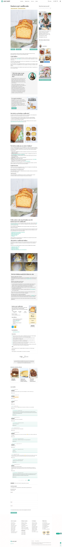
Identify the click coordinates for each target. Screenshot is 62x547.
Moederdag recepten (34, 527)
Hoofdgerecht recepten (24, 525)
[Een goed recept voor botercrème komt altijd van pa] (42, 58)
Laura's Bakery (5, 1)
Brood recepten (23, 524)
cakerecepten (19, 58)
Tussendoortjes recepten (14, 531)
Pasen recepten (34, 525)
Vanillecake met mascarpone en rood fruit (18, 232)
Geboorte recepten (34, 522)
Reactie (12, 492)
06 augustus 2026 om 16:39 (20, 438)
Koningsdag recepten (34, 526)
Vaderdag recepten (34, 528)
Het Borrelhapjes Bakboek (45, 524)
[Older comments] (19, 480)
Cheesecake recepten (14, 525)
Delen (13, 49)
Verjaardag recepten (34, 523)
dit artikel (34, 159)
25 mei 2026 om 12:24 (15, 389)
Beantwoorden (13, 398)
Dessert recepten (13, 527)
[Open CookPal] (61, 533)
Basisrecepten (13, 522)
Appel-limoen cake (14, 235)
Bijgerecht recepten (24, 522)
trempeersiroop (28, 278)
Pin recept (19, 49)
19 (25, 480)
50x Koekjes (44, 528)
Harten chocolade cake (15, 234)
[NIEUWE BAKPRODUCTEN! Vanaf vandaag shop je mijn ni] (48, 51)
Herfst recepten (23, 533)
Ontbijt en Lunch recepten (24, 527)
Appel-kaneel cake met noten (16, 233)
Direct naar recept (33, 49)
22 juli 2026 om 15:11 (15, 400)
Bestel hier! (14, 108)
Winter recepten (23, 534)
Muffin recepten (23, 526)
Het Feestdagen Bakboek (45, 526)
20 (27, 480)
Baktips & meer (27, 1)
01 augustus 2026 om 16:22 (17, 417)
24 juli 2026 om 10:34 (20, 410)
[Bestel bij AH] (13, 327)
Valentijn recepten (34, 524)
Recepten (21, 1)
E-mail (12, 505)
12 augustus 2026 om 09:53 (20, 449)
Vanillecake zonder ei (14, 247)
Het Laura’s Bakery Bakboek (46, 523)
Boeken (37, 1)
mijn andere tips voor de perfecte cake (17, 121)
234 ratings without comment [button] (24, 483)
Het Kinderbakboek (44, 525)
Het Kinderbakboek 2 (45, 527)
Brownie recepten (13, 523)
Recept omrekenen (33, 318)
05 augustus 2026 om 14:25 (16, 432)
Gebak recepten (13, 528)
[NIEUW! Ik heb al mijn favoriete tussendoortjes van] (48, 58)
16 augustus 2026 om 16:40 (17, 464)
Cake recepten (13, 524)
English (27, 49)
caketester (33, 295)
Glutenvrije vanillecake (15, 248)
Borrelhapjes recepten (24, 523)
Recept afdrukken (32, 316)
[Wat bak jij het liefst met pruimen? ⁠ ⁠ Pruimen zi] (42, 51)
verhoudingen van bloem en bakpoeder (18, 154)
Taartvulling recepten (13, 532)
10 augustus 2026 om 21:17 (19, 443)
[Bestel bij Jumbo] (15, 327)
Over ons (32, 1)
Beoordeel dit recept (13, 489)
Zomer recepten (23, 532)
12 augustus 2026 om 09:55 (20, 459)
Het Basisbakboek (44, 522)
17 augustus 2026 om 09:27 (20, 472)
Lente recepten (23, 531)
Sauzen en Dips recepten (24, 528)
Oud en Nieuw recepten (35, 531)
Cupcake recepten (13, 526)
